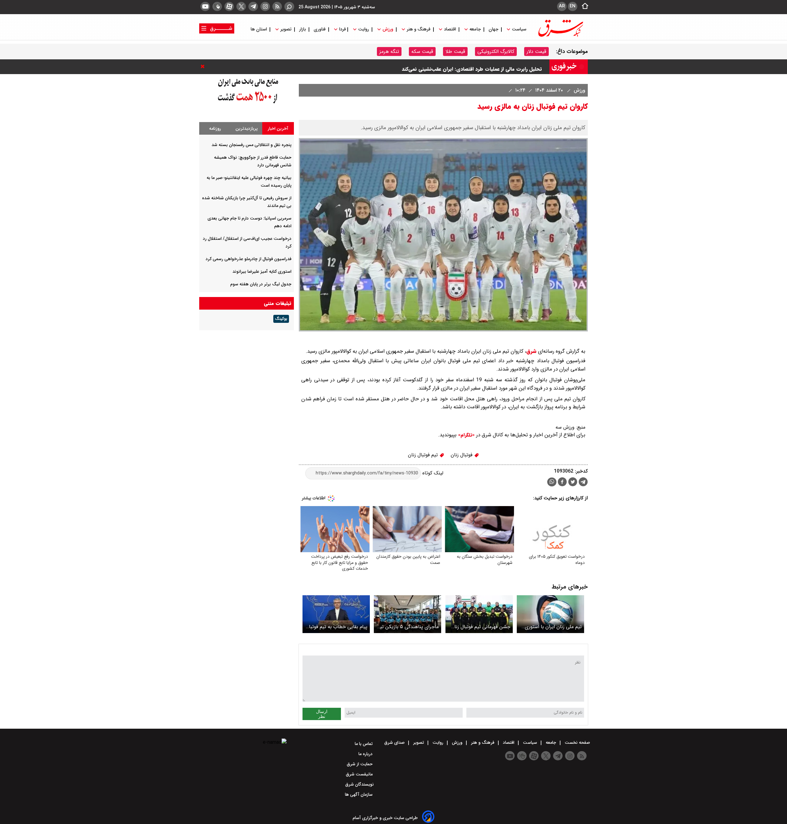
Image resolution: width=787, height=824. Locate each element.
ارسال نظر (321, 714)
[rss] (277, 6)
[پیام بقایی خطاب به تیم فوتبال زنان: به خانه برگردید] (336, 614)
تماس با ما (364, 743)
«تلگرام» (466, 435)
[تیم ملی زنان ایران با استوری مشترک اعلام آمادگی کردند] (550, 614)
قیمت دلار (536, 51)
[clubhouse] (217, 6)
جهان (493, 29)
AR (562, 6)
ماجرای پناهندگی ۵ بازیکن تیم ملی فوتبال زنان (408, 627)
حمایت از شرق (360, 764)
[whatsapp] (551, 481)
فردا (342, 29)
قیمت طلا (455, 51)
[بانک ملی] (246, 108)
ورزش (387, 29)
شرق (531, 351)
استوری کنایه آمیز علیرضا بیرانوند (261, 271)
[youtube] (205, 6)
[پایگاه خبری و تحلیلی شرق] (560, 36)
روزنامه (215, 128)
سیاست (519, 29)
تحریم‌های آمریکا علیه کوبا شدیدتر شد (502, 66)
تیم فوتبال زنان (423, 455)
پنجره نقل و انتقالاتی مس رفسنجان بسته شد (251, 144)
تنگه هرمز (389, 51)
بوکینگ (281, 319)
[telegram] (253, 6)
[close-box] (204, 66)
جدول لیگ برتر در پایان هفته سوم (260, 284)
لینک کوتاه (432, 473)
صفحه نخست (577, 742)
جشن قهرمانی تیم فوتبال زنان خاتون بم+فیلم (480, 627)
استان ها (259, 29)
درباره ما (366, 754)
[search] (289, 6)
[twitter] (241, 6)
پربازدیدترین (246, 128)
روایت (363, 29)
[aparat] (229, 6)
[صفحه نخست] (583, 6)
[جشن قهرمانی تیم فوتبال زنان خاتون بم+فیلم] (479, 614)
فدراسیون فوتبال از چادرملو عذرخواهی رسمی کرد (248, 259)
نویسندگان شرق (359, 784)
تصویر (286, 29)
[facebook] (562, 482)
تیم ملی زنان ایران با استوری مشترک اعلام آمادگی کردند (553, 627)
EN (572, 6)
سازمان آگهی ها (359, 794)
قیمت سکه (422, 51)
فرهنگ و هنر (418, 29)
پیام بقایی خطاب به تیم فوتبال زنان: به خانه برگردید (336, 627)
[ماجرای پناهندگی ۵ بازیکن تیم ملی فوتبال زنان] (407, 614)
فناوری (319, 29)
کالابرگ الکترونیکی (495, 51)
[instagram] (265, 6)
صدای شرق (395, 742)
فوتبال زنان (462, 455)
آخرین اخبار (278, 128)
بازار (302, 29)
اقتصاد (450, 29)
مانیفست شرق (360, 774)
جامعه (475, 29)
